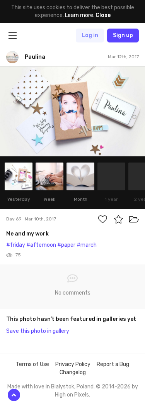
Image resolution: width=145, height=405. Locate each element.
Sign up (123, 35)
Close (103, 15)
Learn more (79, 15)
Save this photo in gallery (37, 331)
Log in (90, 35)
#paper (66, 245)
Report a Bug (113, 364)
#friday (15, 245)
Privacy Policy (72, 364)
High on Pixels (72, 394)
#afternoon (41, 245)
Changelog (73, 372)
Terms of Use (32, 364)
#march (87, 245)
